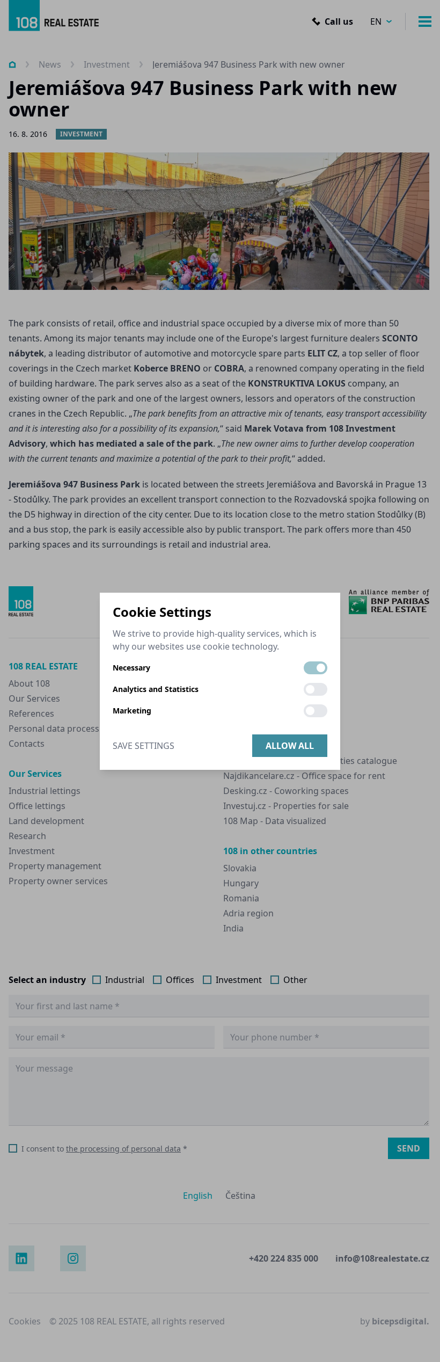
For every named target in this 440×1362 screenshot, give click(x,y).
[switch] (315, 667)
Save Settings (143, 746)
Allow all (290, 746)
